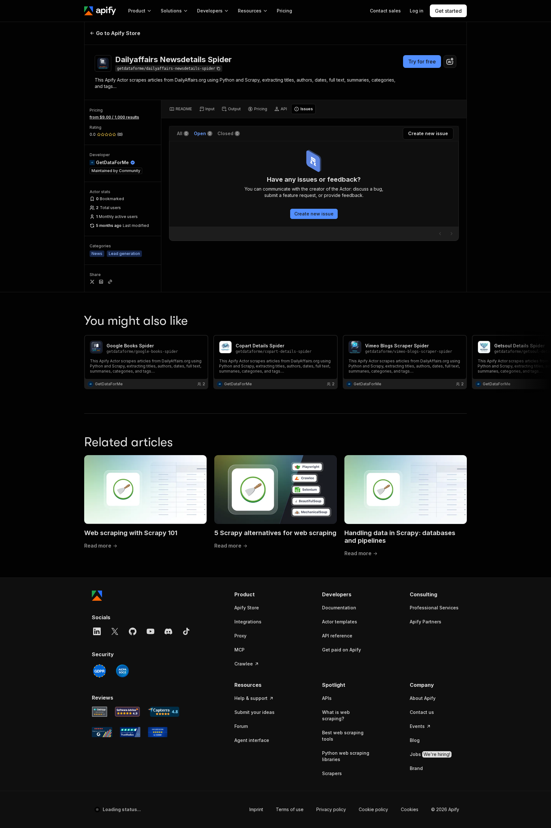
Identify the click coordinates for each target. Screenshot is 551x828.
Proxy (240, 635)
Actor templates (339, 621)
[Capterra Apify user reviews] (163, 712)
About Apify (423, 698)
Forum (241, 726)
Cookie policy (373, 809)
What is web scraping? (336, 715)
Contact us (422, 712)
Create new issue (314, 213)
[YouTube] (150, 631)
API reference (337, 635)
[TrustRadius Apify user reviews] (130, 732)
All (182, 133)
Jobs (430, 754)
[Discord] (168, 631)
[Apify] (100, 10)
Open (202, 133)
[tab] (180, 109)
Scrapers (332, 773)
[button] (259, 594)
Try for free (422, 61)
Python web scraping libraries (345, 756)
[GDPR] (99, 671)
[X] (115, 631)
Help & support (251, 698)
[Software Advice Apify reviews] (127, 712)
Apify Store (246, 607)
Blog (415, 740)
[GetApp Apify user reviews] (99, 712)
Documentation (339, 607)
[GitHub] (133, 631)
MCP (239, 649)
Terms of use (290, 809)
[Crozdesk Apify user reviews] (157, 732)
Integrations (247, 621)
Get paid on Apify (341, 649)
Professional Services (434, 607)
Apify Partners (425, 621)
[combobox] (450, 61)
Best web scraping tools (343, 736)
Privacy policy (331, 809)
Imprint (256, 809)
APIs (327, 698)
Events (417, 726)
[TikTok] (186, 631)
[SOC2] (122, 671)
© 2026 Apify (445, 809)
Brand (416, 768)
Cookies (409, 809)
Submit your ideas (254, 712)
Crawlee (243, 663)
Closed (228, 133)
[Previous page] (440, 233)
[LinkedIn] (97, 631)
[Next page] (451, 233)
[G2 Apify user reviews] (102, 732)
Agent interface (251, 740)
